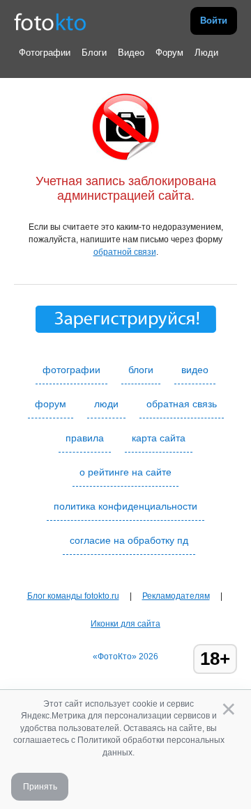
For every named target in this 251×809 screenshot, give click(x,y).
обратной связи (124, 252)
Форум (169, 52)
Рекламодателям (176, 596)
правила (85, 437)
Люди (206, 52)
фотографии (71, 369)
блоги (140, 369)
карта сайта (158, 437)
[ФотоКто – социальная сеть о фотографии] (50, 21)
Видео (131, 52)
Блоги (94, 52)
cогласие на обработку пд (129, 540)
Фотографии (44, 52)
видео (194, 369)
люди (106, 403)
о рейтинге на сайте (125, 472)
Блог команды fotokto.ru (73, 596)
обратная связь (181, 403)
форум (50, 403)
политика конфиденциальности (125, 506)
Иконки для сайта (125, 624)
